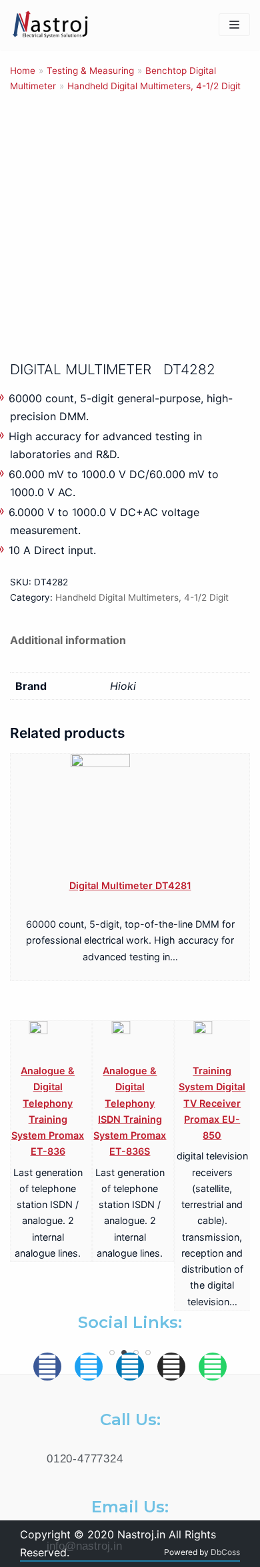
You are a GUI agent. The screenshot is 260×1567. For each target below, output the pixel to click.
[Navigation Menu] (234, 24)
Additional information (68, 640)
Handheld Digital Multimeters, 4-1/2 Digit (154, 86)
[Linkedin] (130, 1367)
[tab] (68, 640)
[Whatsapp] (213, 1367)
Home (22, 70)
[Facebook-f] (47, 1367)
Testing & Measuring (90, 70)
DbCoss (225, 1552)
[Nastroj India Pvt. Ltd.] (50, 25)
